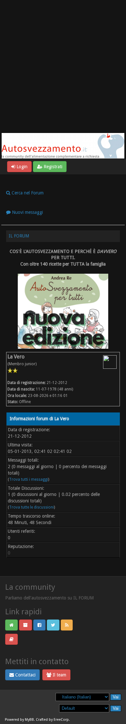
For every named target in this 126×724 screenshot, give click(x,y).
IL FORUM (19, 235)
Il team (58, 674)
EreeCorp (61, 720)
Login (21, 166)
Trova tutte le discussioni (31, 507)
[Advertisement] (63, 66)
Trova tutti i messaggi (28, 479)
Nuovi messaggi (27, 212)
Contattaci (25, 674)
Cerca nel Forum (27, 192)
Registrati (52, 166)
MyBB (29, 720)
